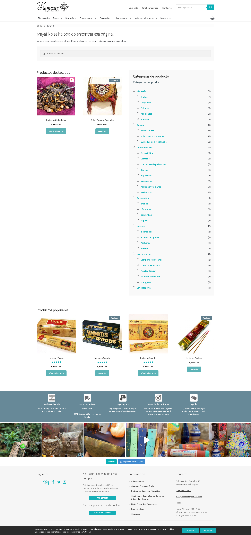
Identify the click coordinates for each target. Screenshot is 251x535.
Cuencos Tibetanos (150, 265)
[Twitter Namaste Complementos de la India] (59, 482)
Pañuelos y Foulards (151, 186)
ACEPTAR (190, 530)
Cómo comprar (138, 481)
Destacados (165, 18)
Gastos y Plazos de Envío (142, 486)
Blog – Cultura (137, 509)
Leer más (102, 131)
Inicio (42, 26)
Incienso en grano (150, 237)
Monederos (146, 181)
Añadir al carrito (56, 131)
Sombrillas (146, 214)
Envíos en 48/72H (87, 404)
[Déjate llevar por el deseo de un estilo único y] (230, 440)
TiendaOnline (44, 18)
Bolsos (56, 18)
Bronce (144, 203)
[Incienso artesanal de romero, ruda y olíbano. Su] (21, 440)
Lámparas (146, 209)
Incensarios (146, 231)
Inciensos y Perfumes (144, 18)
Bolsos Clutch (148, 130)
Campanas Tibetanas (151, 259)
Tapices (144, 220)
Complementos (87, 18)
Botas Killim (147, 153)
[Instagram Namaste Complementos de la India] (65, 482)
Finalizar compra (150, 8)
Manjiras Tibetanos (150, 276)
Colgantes (146, 102)
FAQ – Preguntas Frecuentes (144, 504)
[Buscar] (210, 7)
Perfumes (145, 242)
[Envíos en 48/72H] (87, 398)
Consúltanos (193, 414)
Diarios (144, 169)
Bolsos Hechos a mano (152, 136)
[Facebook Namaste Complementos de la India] (53, 482)
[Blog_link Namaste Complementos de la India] (46, 482)
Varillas (144, 248)
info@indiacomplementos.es (189, 496)
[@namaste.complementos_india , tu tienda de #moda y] (146, 440)
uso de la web (199, 411)
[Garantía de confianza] (158, 398)
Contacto (167, 8)
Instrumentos (122, 18)
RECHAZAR (208, 530)
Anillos (144, 96)
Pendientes (146, 113)
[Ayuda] (194, 398)
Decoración (105, 18)
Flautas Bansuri (148, 270)
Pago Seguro (123, 404)
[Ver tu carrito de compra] (206, 17)
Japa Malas (146, 175)
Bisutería (69, 18)
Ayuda (194, 404)
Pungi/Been (146, 282)
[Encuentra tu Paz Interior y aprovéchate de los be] (104, 440)
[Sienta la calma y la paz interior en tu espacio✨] (188, 440)
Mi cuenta (133, 8)
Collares (145, 108)
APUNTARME (102, 498)
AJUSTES (87, 531)
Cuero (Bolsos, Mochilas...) (154, 141)
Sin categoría (144, 287)
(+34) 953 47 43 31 (183, 490)
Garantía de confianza (158, 404)
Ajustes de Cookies (102, 512)
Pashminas (146, 192)
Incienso (141, 226)
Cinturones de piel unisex (153, 164)
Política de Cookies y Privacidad (145, 491)
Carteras (145, 158)
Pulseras (145, 119)
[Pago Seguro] (123, 398)
